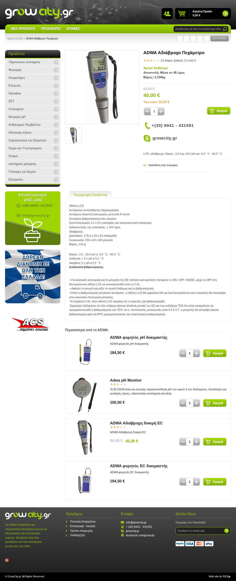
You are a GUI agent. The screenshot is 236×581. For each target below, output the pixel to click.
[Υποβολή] (226, 530)
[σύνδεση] (167, 14)
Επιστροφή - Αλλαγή (82, 526)
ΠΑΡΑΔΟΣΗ (77, 535)
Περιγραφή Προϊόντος (90, 195)
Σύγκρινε (219, 38)
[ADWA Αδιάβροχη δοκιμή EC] (84, 437)
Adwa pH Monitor (126, 380)
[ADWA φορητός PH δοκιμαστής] (84, 352)
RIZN (226, 576)
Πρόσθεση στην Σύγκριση (162, 165)
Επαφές (73, 28)
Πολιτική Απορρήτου (83, 521)
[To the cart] (225, 14)
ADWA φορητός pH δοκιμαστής (139, 337)
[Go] (225, 29)
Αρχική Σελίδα (15, 38)
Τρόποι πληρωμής (81, 530)
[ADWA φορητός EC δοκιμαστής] (84, 480)
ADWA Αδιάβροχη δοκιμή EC (136, 423)
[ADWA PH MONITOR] (84, 394)
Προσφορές (51, 28)
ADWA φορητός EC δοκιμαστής (139, 466)
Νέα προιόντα (23, 28)
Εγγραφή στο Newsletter (191, 522)
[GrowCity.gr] (39, 13)
